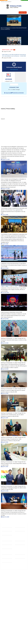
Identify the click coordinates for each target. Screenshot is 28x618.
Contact (6, 1)
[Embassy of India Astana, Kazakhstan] (14, 7)
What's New (23, 12)
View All (2, 136)
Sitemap (2, 1)
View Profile (9, 102)
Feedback (9, 1)
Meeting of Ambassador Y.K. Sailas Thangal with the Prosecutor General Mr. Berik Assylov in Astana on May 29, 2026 (13, 357)
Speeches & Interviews (18, 102)
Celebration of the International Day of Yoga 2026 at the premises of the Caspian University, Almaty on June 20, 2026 (13, 307)
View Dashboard (14, 69)
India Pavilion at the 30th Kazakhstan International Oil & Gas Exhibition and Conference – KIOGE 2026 (14, 55)
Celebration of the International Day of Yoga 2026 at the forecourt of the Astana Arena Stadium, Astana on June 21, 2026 (14, 283)
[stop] (3, 80)
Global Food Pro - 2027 (7, 49)
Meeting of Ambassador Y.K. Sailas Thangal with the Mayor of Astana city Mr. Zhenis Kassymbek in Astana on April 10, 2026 (13, 481)
